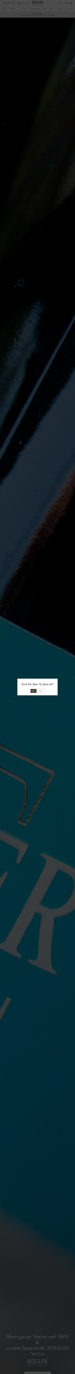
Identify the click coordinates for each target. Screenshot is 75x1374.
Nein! (40, 691)
